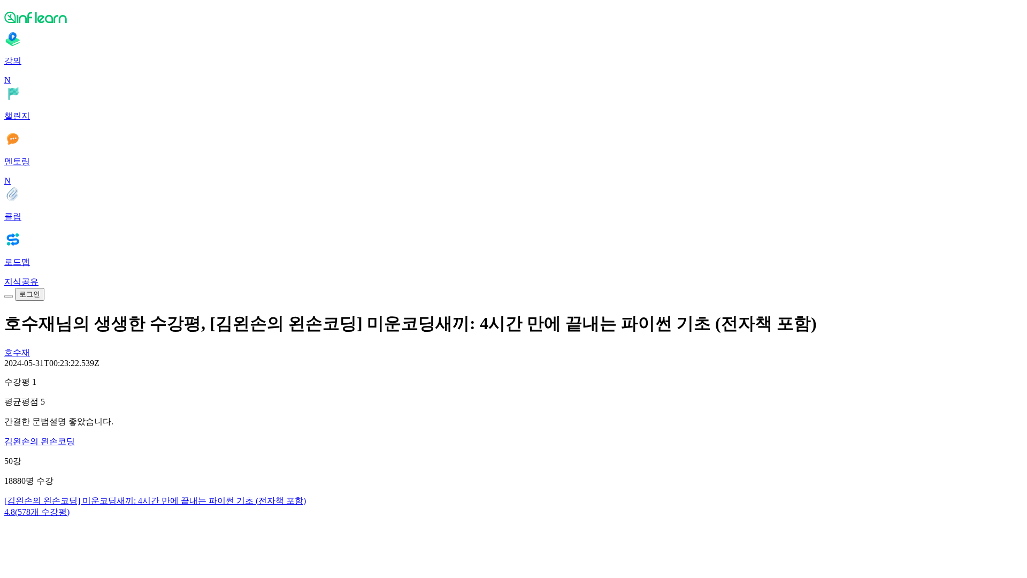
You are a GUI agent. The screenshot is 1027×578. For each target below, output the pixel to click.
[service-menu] (8, 296)
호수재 (17, 352)
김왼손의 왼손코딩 (39, 441)
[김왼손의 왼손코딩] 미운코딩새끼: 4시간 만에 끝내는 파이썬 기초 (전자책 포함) (155, 500)
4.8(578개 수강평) (37, 511)
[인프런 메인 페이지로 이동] (513, 17)
